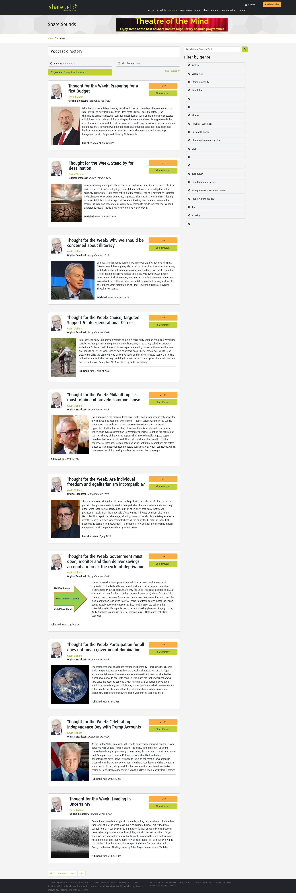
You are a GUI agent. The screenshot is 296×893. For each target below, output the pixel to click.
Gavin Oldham (75, 97)
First (52, 873)
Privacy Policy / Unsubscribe (163, 883)
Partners (215, 10)
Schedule (161, 10)
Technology (198, 174)
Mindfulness (198, 90)
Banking (196, 215)
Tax (193, 207)
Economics (197, 74)
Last (81, 873)
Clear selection (172, 71)
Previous (62, 873)
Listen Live (273, 4)
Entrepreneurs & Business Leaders (209, 190)
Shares (195, 115)
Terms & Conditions (203, 883)
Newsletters (186, 10)
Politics (195, 65)
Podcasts (172, 10)
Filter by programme (64, 63)
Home (151, 10)
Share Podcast (163, 93)
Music (197, 10)
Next (73, 873)
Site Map (227, 883)
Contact (243, 10)
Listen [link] (163, 86)
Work (194, 149)
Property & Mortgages (203, 199)
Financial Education (202, 124)
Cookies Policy (185, 883)
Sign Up (252, 4)
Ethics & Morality (200, 82)
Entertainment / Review (204, 182)
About (206, 10)
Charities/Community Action (206, 140)
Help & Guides (229, 10)
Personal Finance (200, 132)
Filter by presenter (131, 63)
